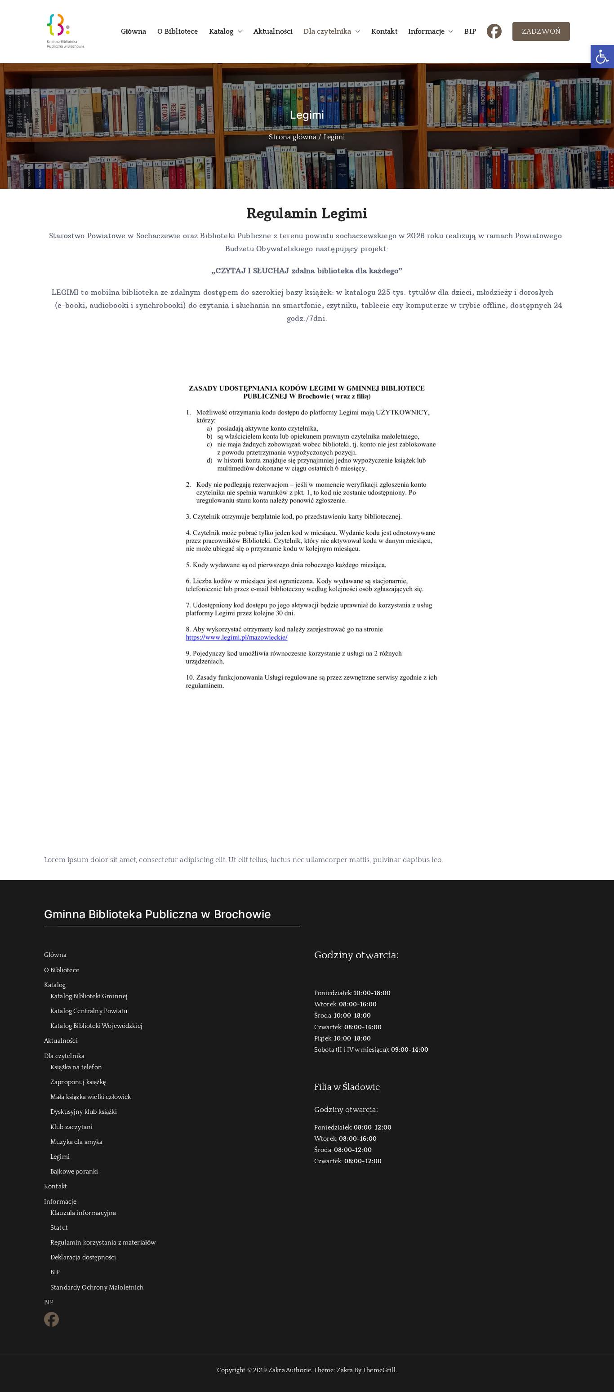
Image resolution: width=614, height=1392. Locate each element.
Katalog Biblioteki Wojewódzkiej (96, 1026)
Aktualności (273, 31)
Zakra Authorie (289, 1370)
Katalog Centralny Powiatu (88, 1011)
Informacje (426, 31)
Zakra (345, 1370)
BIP (470, 31)
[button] (602, 56)
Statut (59, 1228)
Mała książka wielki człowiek (90, 1097)
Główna (134, 31)
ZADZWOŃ (541, 31)
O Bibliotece (177, 31)
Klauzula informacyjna (83, 1213)
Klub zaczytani (71, 1127)
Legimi (60, 1157)
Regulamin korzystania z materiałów (103, 1242)
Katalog (221, 31)
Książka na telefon (76, 1067)
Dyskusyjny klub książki (83, 1112)
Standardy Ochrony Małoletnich (97, 1287)
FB (491, 30)
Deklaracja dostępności (83, 1257)
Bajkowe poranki (74, 1171)
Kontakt (384, 31)
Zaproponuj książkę (78, 1082)
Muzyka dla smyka (76, 1142)
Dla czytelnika (327, 31)
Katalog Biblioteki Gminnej (89, 996)
